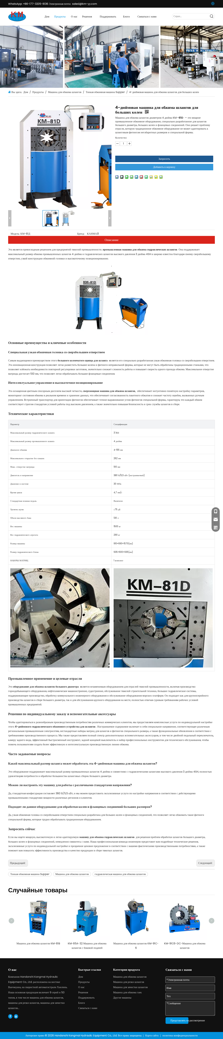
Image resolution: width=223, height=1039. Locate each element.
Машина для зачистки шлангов (130, 987)
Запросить (164, 159)
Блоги (81, 1003)
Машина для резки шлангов (128, 982)
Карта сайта (152, 1035)
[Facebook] (10, 1016)
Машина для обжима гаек (127, 992)
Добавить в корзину (164, 167)
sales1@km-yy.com (84, 4)
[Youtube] (16, 1016)
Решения (83, 992)
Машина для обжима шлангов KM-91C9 (184, 898)
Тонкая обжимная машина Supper (29, 874)
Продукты (84, 982)
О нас (81, 987)
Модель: (15, 234)
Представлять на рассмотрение (179, 1020)
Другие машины (122, 998)
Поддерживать (86, 998)
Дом (80, 977)
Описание (112, 240)
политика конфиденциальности (180, 1035)
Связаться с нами (87, 1008)
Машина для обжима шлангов (72, 874)
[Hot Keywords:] (212, 16)
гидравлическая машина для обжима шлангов (120, 874)
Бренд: (80, 234)
